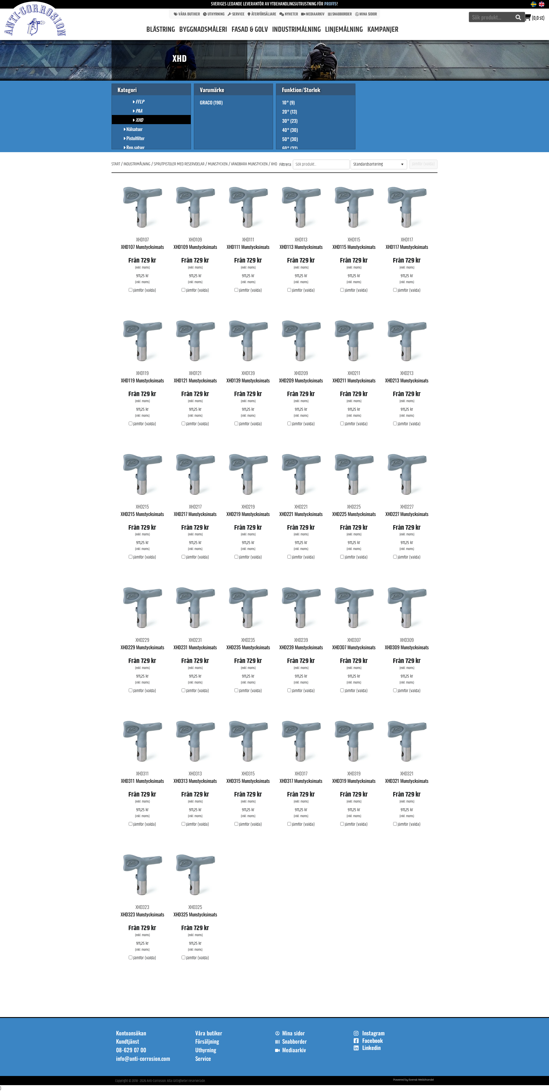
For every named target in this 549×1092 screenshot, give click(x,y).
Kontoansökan (131, 1033)
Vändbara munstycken (249, 164)
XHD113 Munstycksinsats (301, 246)
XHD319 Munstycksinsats (353, 780)
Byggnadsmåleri (203, 29)
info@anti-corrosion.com (143, 1058)
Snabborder (342, 14)
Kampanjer (382, 29)
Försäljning (207, 1041)
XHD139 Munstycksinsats (248, 380)
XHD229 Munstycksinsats (142, 647)
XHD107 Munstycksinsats (142, 246)
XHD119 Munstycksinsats (142, 380)
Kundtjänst (127, 1041)
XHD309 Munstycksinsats (407, 647)
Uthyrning (216, 14)
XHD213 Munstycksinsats (406, 380)
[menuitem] (185, 13)
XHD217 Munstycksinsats (195, 513)
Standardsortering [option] (368, 164)
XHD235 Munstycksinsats (248, 647)
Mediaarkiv (315, 14)
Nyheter (291, 14)
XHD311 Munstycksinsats (142, 780)
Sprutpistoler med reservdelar (179, 164)
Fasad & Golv (250, 29)
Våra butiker (189, 14)
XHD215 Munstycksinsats (142, 513)
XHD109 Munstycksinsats (195, 246)
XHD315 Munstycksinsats (248, 780)
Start (116, 164)
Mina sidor (368, 14)
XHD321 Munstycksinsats (406, 780)
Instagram (373, 1033)
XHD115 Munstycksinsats (354, 246)
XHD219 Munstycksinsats (248, 513)
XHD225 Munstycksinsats (354, 513)
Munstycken (218, 164)
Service (238, 14)
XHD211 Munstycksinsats (354, 380)
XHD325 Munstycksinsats (195, 914)
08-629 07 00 (131, 1050)
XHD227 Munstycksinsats (406, 513)
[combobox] (497, 17)
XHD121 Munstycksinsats (195, 380)
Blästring (160, 29)
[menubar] (274, 13)
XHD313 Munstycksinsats (195, 780)
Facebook (372, 1040)
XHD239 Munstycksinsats (301, 647)
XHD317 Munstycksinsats (301, 780)
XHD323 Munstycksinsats (142, 914)
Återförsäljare (263, 14)
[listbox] (379, 164)
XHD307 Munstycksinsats (353, 647)
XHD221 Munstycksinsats (301, 513)
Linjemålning (344, 29)
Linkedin (371, 1047)
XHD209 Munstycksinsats (301, 380)
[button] (402, 164)
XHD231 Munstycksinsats (195, 647)
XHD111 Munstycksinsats (248, 246)
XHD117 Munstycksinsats (407, 246)
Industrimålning (296, 29)
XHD (274, 164)
